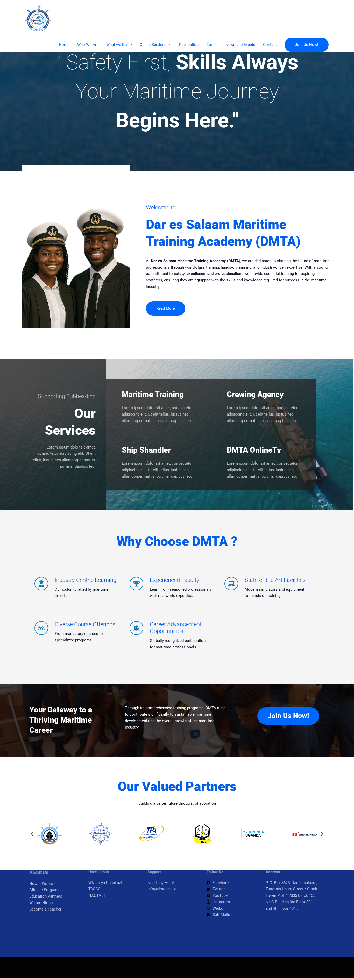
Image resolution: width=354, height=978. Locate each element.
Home (64, 44)
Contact (270, 44)
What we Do (116, 44)
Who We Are (87, 44)
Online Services (153, 44)
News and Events (240, 44)
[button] (129, 44)
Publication (189, 44)
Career (212, 44)
